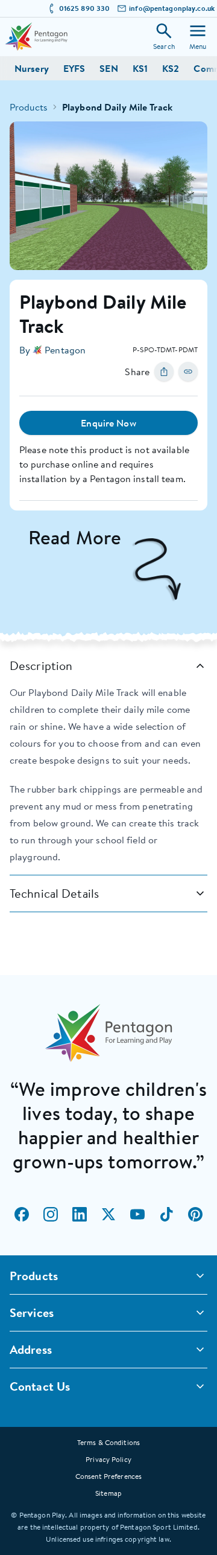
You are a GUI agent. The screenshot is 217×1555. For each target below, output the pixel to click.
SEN (108, 68)
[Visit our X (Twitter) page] (108, 1214)
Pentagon (65, 350)
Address (31, 1349)
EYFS (74, 68)
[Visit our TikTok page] (166, 1214)
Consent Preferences (108, 1476)
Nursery (31, 68)
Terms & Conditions (108, 1442)
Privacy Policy (108, 1459)
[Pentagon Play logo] (36, 36)
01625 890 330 (84, 8)
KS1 (140, 68)
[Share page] (164, 371)
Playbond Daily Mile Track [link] (117, 107)
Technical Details (54, 893)
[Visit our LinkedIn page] (80, 1214)
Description (41, 665)
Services (32, 1312)
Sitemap (108, 1493)
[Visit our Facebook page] (22, 1214)
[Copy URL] (188, 371)
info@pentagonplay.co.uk (172, 8)
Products (29, 107)
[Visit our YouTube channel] (137, 1214)
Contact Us (40, 1386)
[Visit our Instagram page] (51, 1214)
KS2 (170, 68)
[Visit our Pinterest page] (195, 1214)
